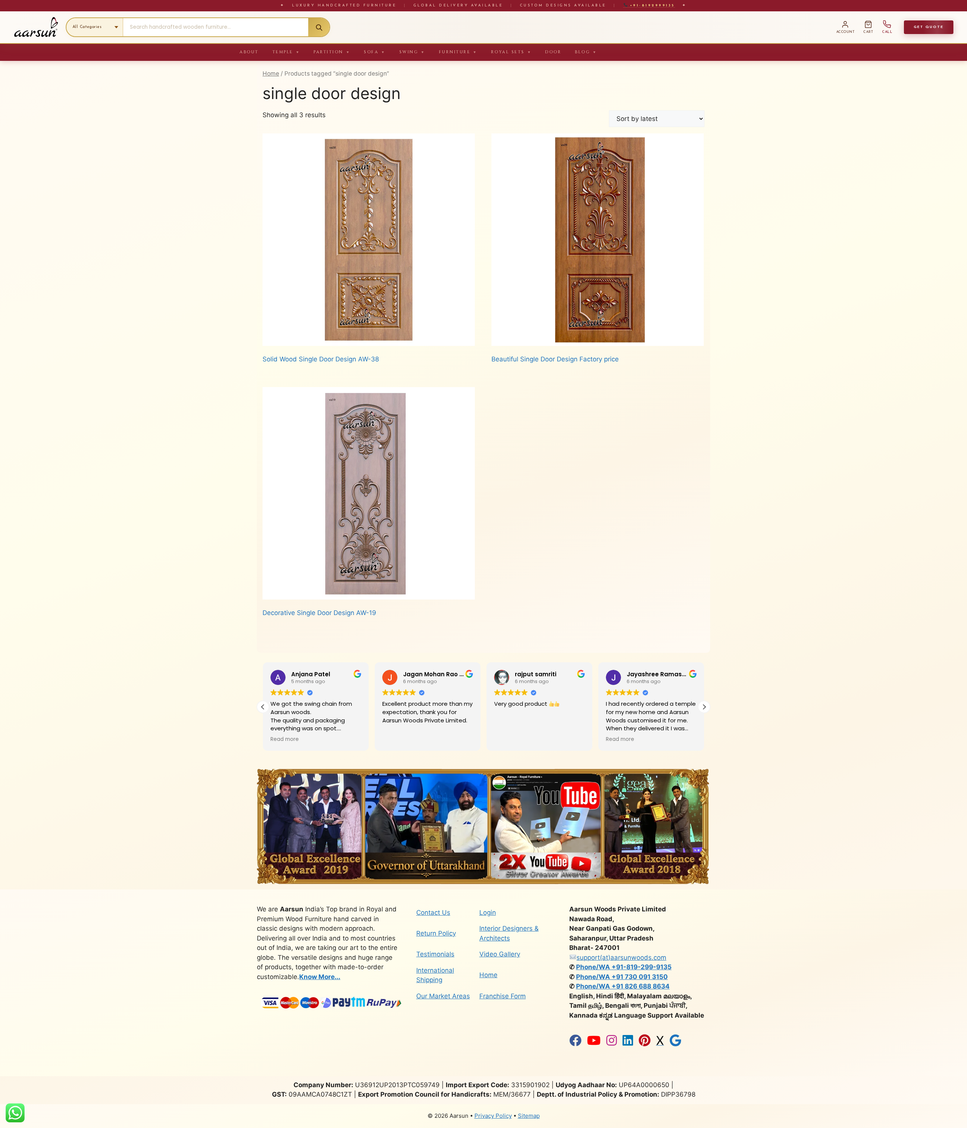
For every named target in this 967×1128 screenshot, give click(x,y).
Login (487, 912)
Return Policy (436, 933)
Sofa (375, 52)
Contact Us (433, 912)
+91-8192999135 (651, 5)
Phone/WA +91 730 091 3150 (622, 977)
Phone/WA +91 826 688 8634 (623, 986)
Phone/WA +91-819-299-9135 (624, 967)
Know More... (319, 977)
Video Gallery (499, 954)
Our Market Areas (443, 996)
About (249, 52)
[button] (704, 707)
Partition (332, 52)
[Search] (318, 27)
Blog (586, 52)
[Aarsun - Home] (36, 27)
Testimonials (435, 954)
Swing (412, 52)
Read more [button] (508, 739)
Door (553, 52)
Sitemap (529, 1115)
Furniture (458, 52)
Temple (286, 52)
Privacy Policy (493, 1115)
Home (271, 73)
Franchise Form (502, 996)
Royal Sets (511, 52)
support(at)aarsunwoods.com (621, 957)
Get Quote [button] (929, 27)
